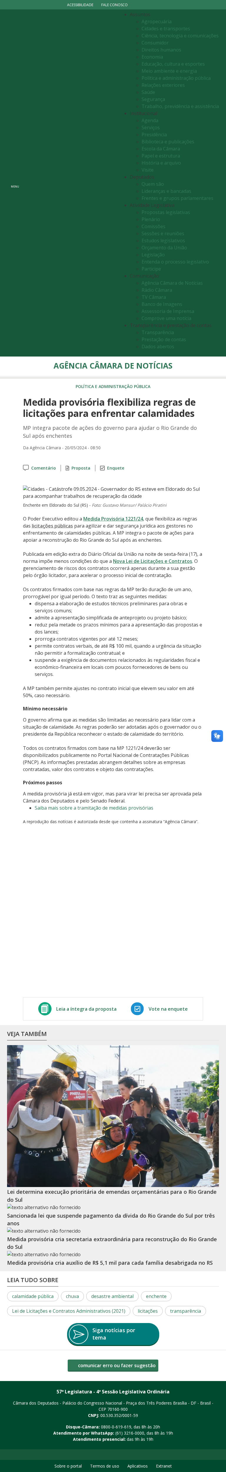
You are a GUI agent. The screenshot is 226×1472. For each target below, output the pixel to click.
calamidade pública (33, 1296)
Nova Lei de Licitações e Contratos (152, 561)
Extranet (164, 1466)
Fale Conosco (114, 4)
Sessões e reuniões (163, 233)
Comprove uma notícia (166, 318)
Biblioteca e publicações (168, 141)
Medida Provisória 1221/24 (113, 518)
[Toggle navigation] (70, 183)
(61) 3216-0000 (129, 1433)
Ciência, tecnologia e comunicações (180, 35)
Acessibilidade (80, 4)
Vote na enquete (168, 1009)
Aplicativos (137, 1466)
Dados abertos (158, 346)
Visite (148, 170)
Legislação (153, 254)
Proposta (81, 468)
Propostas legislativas (166, 212)
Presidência (154, 134)
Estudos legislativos (163, 240)
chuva (72, 1296)
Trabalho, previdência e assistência (180, 106)
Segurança (153, 99)
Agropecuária (157, 21)
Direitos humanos (161, 50)
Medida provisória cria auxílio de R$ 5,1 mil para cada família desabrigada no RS (110, 1262)
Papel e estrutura (161, 155)
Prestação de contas (164, 339)
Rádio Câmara (157, 290)
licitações (148, 1311)
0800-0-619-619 (116, 1427)
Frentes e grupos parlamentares (177, 198)
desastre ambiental (112, 1296)
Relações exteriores (163, 85)
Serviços (151, 127)
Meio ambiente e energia (169, 71)
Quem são (153, 184)
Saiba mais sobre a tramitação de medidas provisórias (94, 808)
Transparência (158, 332)
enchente (156, 1296)
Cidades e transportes (166, 28)
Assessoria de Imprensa (168, 311)
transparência (185, 1311)
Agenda (150, 120)
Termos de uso (104, 1466)
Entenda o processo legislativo (175, 261)
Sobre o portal (68, 1466)
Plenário (151, 219)
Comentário (43, 468)
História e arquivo (161, 163)
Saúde (148, 92)
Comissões (153, 226)
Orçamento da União (164, 247)
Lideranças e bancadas (166, 191)
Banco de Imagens (162, 304)
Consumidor (155, 42)
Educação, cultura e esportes (173, 64)
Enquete (115, 468)
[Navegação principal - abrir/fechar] (15, 183)
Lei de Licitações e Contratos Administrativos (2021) (68, 1311)
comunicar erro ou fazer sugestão (116, 1365)
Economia (152, 57)
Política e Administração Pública (113, 386)
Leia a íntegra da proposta (86, 1009)
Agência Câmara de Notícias (172, 283)
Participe (151, 269)
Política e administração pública (176, 78)
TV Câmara (154, 297)
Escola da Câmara (161, 148)
